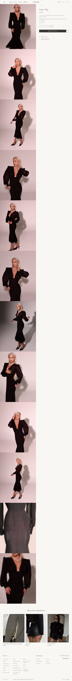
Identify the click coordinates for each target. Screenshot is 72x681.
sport (24, 667)
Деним (24, 664)
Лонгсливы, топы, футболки (16, 673)
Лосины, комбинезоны (17, 670)
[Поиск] (62, 2)
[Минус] (63, 26)
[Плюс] (68, 26)
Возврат (47, 661)
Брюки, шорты (6, 663)
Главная (11, 2)
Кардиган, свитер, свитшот (26, 662)
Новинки (20, 2)
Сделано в (64, 679)
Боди (14, 659)
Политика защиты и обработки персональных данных (23, 679)
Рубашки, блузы (6, 672)
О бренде (38, 659)
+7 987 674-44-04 (64, 656)
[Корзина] (68, 2)
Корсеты (25, 659)
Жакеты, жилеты (16, 661)
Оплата (47, 659)
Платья (4, 668)
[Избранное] (65, 2)
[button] (5, 629)
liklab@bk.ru (66, 658)
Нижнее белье (6, 665)
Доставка (38, 663)
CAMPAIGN (25, 2)
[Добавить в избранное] (67, 31)
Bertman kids (5, 659)
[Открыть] (4, 2)
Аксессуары (15, 665)
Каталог (15, 2)
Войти (59, 2)
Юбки (4, 670)
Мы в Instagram (39, 661)
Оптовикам (48, 663)
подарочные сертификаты (26, 670)
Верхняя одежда (16, 668)
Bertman (4, 661)
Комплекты (15, 663)
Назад (41, 5)
